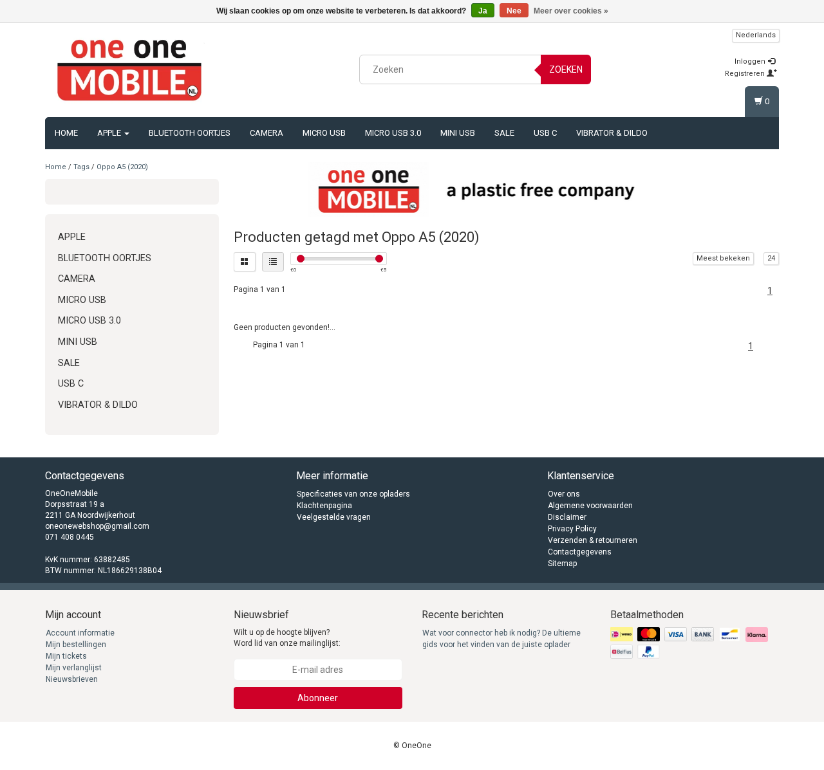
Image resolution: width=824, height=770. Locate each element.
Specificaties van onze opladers (353, 494)
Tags (81, 167)
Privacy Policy (572, 528)
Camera (266, 133)
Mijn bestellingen (76, 644)
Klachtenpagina (324, 505)
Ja (482, 10)
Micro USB (324, 133)
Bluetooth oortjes (189, 133)
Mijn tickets (66, 656)
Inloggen (751, 61)
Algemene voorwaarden (590, 505)
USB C (545, 133)
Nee (514, 10)
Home (66, 133)
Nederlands (756, 35)
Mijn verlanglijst (74, 667)
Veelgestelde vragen (334, 517)
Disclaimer (567, 517)
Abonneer (317, 698)
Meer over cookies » (571, 10)
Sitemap (562, 563)
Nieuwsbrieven (72, 679)
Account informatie (80, 632)
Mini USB (457, 133)
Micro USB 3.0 (393, 133)
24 (771, 258)
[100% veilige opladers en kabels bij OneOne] (129, 68)
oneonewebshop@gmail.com (97, 526)
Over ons (564, 494)
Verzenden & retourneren (592, 540)
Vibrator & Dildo (612, 133)
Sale (504, 133)
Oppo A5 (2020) (122, 167)
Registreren (746, 73)
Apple (110, 133)
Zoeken (566, 69)
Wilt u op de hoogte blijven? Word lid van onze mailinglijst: (287, 638)
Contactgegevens (580, 551)
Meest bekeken (723, 258)
